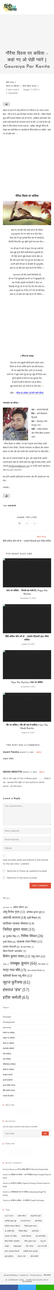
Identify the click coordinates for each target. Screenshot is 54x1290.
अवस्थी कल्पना (14, 917)
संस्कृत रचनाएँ (7, 1074)
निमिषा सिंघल (32, 936)
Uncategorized (9, 1022)
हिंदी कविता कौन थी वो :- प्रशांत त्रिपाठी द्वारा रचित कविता (27, 638)
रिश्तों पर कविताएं (8, 1069)
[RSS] (34, 1152)
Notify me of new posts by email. (22, 877)
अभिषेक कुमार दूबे (35, 912)
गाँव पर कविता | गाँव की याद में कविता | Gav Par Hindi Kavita (27, 726)
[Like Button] (6, 104)
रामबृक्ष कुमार (23, 963)
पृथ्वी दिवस (9, 941)
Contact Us (24, 1275)
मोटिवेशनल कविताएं (9, 1064)
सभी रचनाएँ (46, 1275)
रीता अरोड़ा (43, 964)
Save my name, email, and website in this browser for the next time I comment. (25, 861)
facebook (9, 1287)
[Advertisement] (27, 34)
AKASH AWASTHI (12, 771)
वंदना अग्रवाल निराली (36, 970)
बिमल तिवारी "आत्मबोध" (14, 951)
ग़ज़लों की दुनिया (8, 1096)
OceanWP (27, 1281)
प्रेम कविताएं (7, 1054)
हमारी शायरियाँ (7, 1080)
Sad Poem (7, 907)
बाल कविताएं (7, 1059)
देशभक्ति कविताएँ (8, 1048)
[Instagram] (27, 1112)
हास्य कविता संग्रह (9, 1085)
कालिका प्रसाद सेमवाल (18, 923)
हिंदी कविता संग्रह (29, 86)
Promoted (7, 1017)
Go (45, 1133)
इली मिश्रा (34, 917)
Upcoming (7, 1027)
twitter (27, 1287)
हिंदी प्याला (10, 82)
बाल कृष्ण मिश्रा (27, 947)
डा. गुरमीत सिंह (11, 936)
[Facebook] (20, 1112)
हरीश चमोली (16, 997)
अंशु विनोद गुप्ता (14, 912)
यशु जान (38, 956)
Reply (39, 752)
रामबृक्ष (6, 964)
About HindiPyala (10, 1275)
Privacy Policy (35, 1275)
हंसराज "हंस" (16, 989)
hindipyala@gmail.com (19, 466)
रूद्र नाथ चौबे (14, 970)
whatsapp (45, 1287)
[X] (34, 1112)
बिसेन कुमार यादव (16, 956)
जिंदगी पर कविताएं (9, 1032)
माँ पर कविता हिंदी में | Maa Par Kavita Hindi (32, 1169)
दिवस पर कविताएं (12, 86)
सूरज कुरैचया (16, 982)
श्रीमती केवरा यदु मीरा (17, 976)
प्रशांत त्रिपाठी (12, 506)
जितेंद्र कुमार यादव (19, 929)
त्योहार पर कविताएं (9, 1038)
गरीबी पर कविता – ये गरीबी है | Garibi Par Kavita (27, 1200)
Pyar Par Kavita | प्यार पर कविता (27, 682)
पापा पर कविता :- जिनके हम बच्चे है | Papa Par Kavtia (27, 592)
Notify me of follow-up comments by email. (27, 871)
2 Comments (12, 93)
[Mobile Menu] (50, 7)
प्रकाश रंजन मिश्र (29, 941)
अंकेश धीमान (20, 907)
